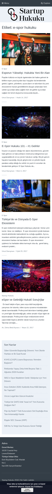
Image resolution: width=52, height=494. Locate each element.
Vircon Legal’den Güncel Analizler (18, 396)
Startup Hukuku (8, 296)
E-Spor (4, 69)
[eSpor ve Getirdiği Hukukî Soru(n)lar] (26, 276)
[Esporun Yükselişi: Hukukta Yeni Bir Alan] (26, 49)
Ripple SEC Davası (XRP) (15, 420)
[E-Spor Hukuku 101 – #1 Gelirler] (26, 122)
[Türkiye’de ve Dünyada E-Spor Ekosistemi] (26, 196)
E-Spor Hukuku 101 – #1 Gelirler (21, 146)
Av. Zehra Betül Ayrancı (11, 328)
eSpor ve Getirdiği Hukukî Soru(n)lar (23, 299)
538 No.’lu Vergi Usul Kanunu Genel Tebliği (23, 426)
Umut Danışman (8, 98)
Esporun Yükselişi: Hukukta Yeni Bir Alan (26, 72)
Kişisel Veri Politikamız (34, 486)
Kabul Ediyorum (27, 490)
